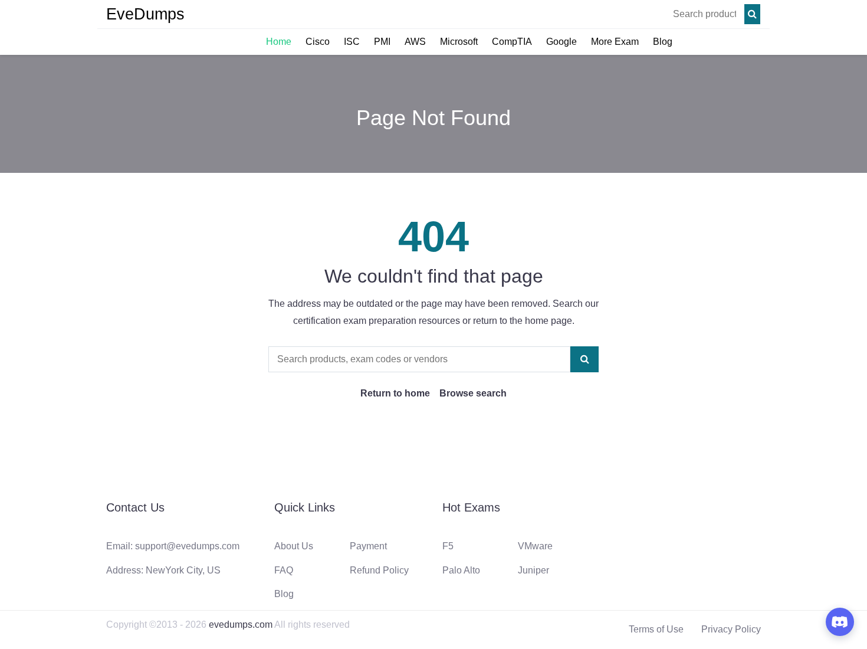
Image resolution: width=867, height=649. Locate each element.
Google (561, 42)
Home (278, 42)
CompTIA (512, 42)
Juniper (533, 570)
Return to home (395, 393)
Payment (368, 546)
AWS (415, 42)
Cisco (318, 42)
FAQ (283, 570)
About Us (293, 546)
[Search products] (752, 14)
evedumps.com (240, 625)
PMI (382, 42)
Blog (662, 42)
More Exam (615, 42)
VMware (535, 546)
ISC (352, 42)
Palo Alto (461, 570)
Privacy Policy (731, 629)
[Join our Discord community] (840, 622)
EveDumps (145, 14)
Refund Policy (379, 570)
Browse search (473, 393)
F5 (448, 546)
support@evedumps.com (187, 546)
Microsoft (459, 42)
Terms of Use (656, 629)
